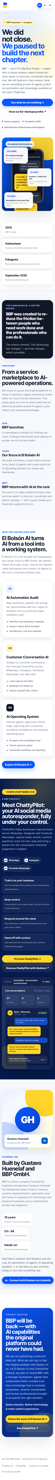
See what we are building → (27, 102)
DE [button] (50, 5)
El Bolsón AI (7, 1466)
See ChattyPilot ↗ (27, 1428)
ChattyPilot (21, 1466)
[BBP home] (5, 5)
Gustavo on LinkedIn (39, 1466)
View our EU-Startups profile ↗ (27, 111)
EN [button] (40, 5)
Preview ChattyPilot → (27, 958)
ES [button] (45, 5)
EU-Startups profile (11, 1471)
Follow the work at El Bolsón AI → (27, 1419)
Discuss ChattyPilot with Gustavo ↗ (27, 968)
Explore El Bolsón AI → (18, 764)
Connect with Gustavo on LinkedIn (30, 1280)
